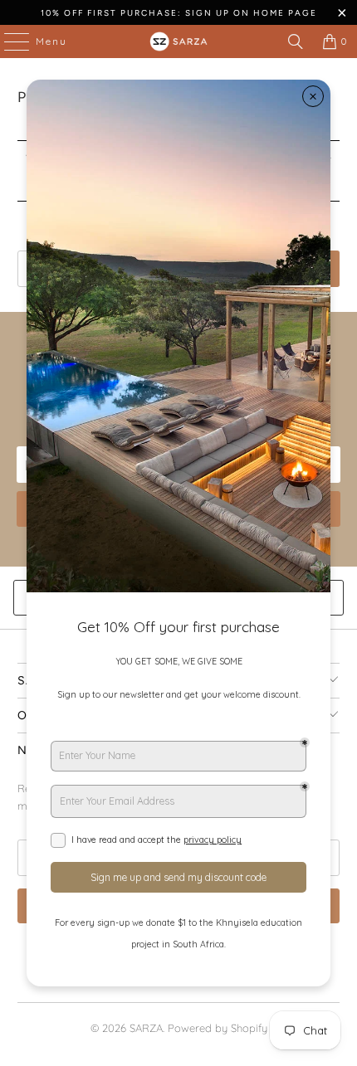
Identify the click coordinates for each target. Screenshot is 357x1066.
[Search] (295, 41)
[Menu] (8, 41)
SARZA (146, 1027)
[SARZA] (179, 41)
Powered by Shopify (217, 1027)
